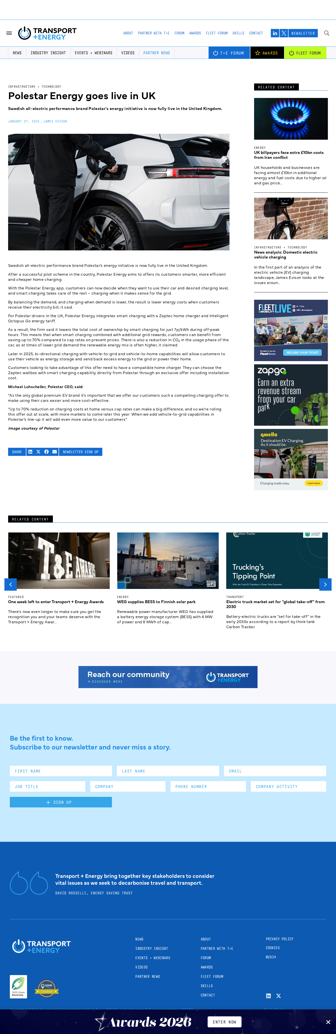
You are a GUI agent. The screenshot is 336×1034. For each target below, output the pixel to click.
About (128, 33)
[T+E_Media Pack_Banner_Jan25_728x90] (168, 686)
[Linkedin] (268, 995)
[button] (30, 452)
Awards (195, 33)
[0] (291, 488)
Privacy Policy (279, 939)
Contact (256, 33)
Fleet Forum (217, 33)
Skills (238, 33)
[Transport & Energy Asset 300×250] (291, 359)
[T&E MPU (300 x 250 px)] (291, 424)
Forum (179, 33)
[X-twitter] (278, 995)
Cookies (273, 947)
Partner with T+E (153, 33)
